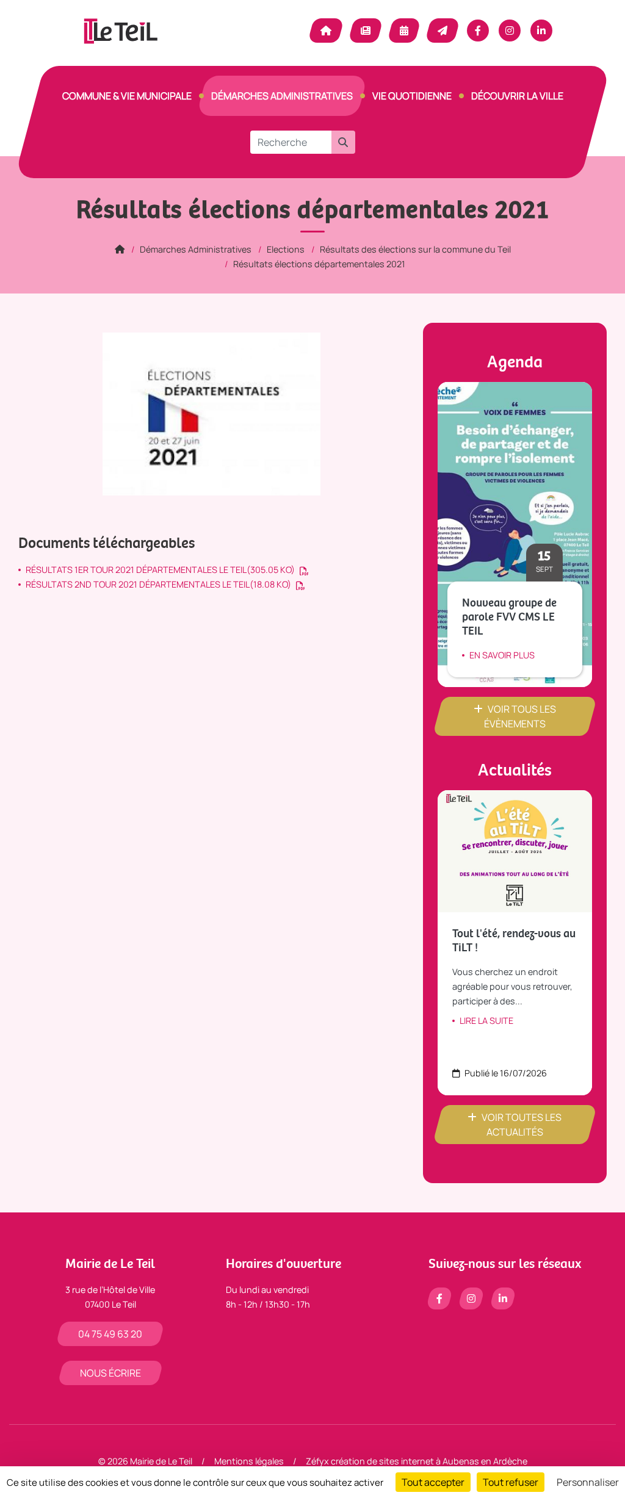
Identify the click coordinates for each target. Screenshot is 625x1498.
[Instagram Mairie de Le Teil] (510, 30)
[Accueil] (120, 249)
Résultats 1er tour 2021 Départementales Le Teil (160, 569)
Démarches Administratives (282, 96)
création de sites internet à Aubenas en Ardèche (429, 1461)
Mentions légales (249, 1461)
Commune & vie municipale (127, 96)
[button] (343, 142)
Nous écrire (110, 1373)
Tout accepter (433, 1482)
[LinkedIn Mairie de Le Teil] (541, 30)
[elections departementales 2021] (211, 413)
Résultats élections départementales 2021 (319, 264)
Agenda (404, 30)
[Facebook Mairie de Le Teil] (478, 30)
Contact (442, 30)
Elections (286, 249)
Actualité (365, 30)
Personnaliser (588, 1482)
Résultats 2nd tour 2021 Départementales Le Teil (158, 584)
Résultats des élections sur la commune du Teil (415, 249)
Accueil (326, 30)
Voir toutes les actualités (522, 1125)
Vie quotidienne (412, 96)
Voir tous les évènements (520, 716)
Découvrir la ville (517, 96)
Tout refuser (510, 1482)
